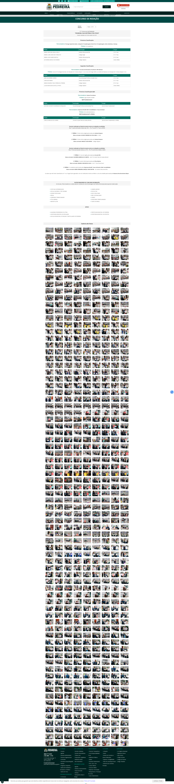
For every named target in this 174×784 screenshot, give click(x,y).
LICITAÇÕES (79, 13)
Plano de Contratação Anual (109, 761)
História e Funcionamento (80, 768)
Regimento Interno (121, 753)
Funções (62, 751)
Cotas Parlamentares (93, 775)
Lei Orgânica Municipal (122, 751)
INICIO (46, 13)
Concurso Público (93, 767)
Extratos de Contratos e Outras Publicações (108, 756)
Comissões (63, 759)
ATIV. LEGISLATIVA (59, 13)
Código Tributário (121, 761)
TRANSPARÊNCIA (71, 13)
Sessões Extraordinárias (80, 753)
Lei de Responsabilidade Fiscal (94, 754)
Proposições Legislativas (80, 757)
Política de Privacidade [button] (89, 781)
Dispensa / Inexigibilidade (108, 759)
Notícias (62, 763)
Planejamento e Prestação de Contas (94, 772)
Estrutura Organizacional (66, 757)
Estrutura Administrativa (65, 755)
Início (60, 15)
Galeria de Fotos (64, 771)
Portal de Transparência (94, 751)
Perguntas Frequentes (65, 765)
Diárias (90, 759)
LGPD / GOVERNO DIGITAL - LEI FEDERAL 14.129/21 (102, 1)
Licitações (105, 751)
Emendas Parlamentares (94, 761)
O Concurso (63, 776)
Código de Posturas (121, 759)
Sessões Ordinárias (79, 751)
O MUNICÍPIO (118, 13)
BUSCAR (106, 6)
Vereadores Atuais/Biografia (66, 761)
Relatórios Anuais (79, 759)
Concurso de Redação (67, 15)
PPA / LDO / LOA (93, 763)
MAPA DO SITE (85, 1)
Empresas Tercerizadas (94, 769)
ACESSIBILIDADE (73, 1)
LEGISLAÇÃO (87, 13)
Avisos (104, 753)
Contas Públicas (92, 765)
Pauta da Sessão (78, 770)
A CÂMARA (52, 13)
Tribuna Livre (78, 755)
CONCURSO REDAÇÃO (106, 13)
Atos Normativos (78, 761)
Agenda (62, 753)
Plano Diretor (120, 755)
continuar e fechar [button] (158, 781)
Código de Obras (121, 757)
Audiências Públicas (93, 757)
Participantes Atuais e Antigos (79, 775)
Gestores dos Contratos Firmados (108, 764)
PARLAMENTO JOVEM (96, 13)
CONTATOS (126, 13)
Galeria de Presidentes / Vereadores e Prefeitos (65, 768)
